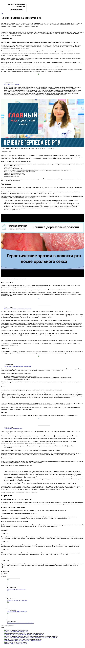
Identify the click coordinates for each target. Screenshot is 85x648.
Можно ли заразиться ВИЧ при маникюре (16, 631)
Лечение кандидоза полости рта (13, 428)
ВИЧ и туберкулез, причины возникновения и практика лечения (22, 640)
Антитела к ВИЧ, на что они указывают (15, 643)
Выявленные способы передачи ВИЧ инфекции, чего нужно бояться (23, 634)
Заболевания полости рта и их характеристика (20, 623)
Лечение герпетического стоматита (17, 600)
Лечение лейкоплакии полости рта (17, 611)
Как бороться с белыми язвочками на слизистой (17, 366)
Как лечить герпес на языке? (12, 84)
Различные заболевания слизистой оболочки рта (17, 308)
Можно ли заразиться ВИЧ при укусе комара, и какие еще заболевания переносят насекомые (30, 637)
